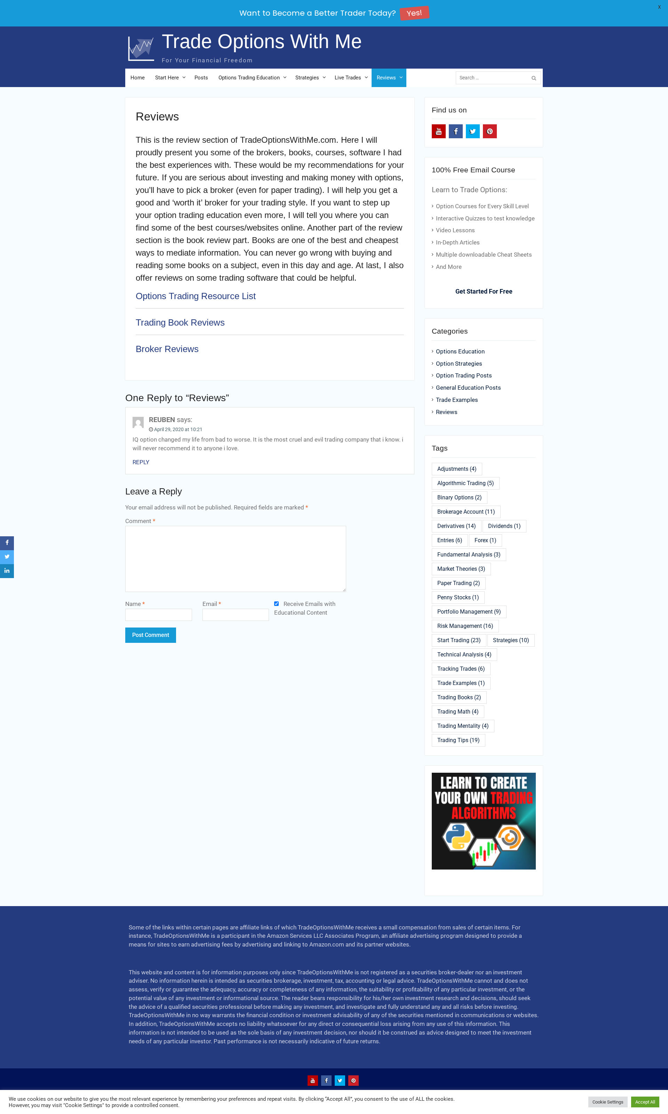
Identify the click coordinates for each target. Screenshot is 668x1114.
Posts (201, 78)
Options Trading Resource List (196, 296)
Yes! (414, 13)
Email (211, 604)
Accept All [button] (645, 1102)
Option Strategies (459, 363)
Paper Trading (458, 583)
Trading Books (459, 697)
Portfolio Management (469, 611)
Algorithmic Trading (465, 483)
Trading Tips (458, 740)
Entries (449, 540)
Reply (141, 462)
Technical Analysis (464, 654)
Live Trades (348, 78)
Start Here (167, 78)
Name (135, 604)
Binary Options (459, 497)
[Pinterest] (490, 131)
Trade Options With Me (262, 41)
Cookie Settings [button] (608, 1102)
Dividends (504, 526)
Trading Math (458, 711)
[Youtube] (439, 131)
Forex (485, 540)
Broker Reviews (167, 349)
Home (137, 78)
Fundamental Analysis (469, 554)
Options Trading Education (249, 78)
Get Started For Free (483, 291)
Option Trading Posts (464, 375)
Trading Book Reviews (180, 322)
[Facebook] (456, 131)
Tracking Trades (461, 668)
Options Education (460, 351)
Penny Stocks (458, 597)
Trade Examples (457, 400)
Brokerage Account (466, 511)
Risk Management (465, 626)
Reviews (386, 78)
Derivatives (456, 526)
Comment (140, 521)
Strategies (307, 78)
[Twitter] (473, 131)
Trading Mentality (463, 726)
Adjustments (457, 469)
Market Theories (461, 569)
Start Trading (459, 640)
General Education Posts (468, 387)
